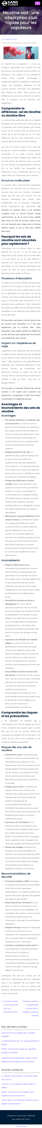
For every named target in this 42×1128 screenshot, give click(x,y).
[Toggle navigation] (37, 3)
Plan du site (21, 1126)
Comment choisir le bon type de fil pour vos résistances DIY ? (11, 1006)
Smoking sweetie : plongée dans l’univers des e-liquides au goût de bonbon (30, 1008)
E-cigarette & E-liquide (10, 39)
